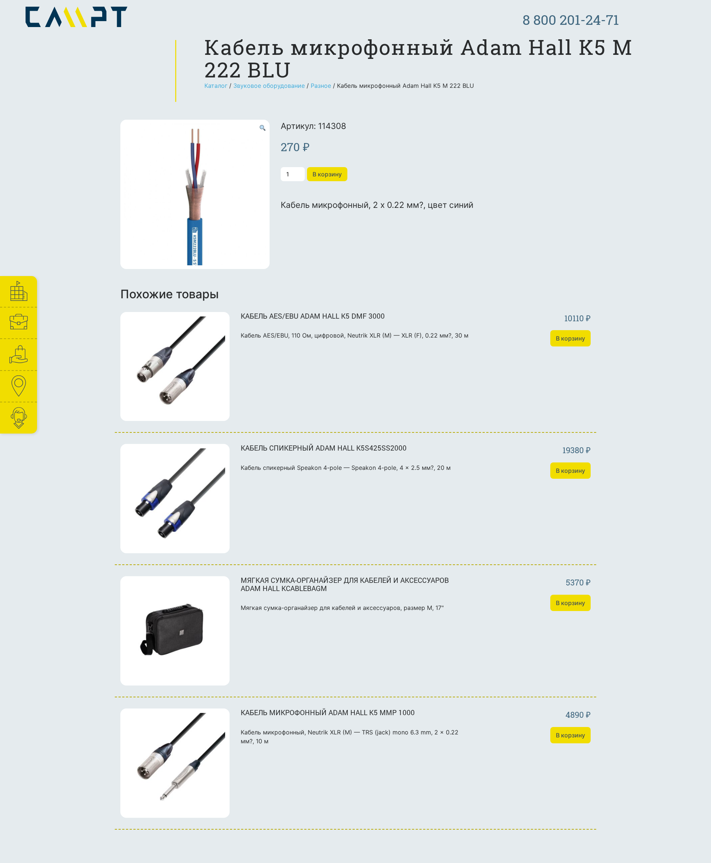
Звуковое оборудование (269, 85)
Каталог (215, 85)
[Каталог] (18, 354)
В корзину (327, 174)
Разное (321, 85)
